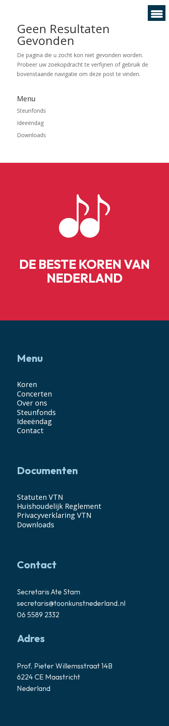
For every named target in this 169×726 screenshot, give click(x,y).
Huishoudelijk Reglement (59, 506)
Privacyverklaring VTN (54, 515)
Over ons (32, 403)
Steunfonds (31, 110)
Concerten (34, 393)
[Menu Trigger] (156, 13)
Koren (27, 384)
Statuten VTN (40, 497)
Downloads (31, 135)
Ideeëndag (30, 123)
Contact (30, 430)
